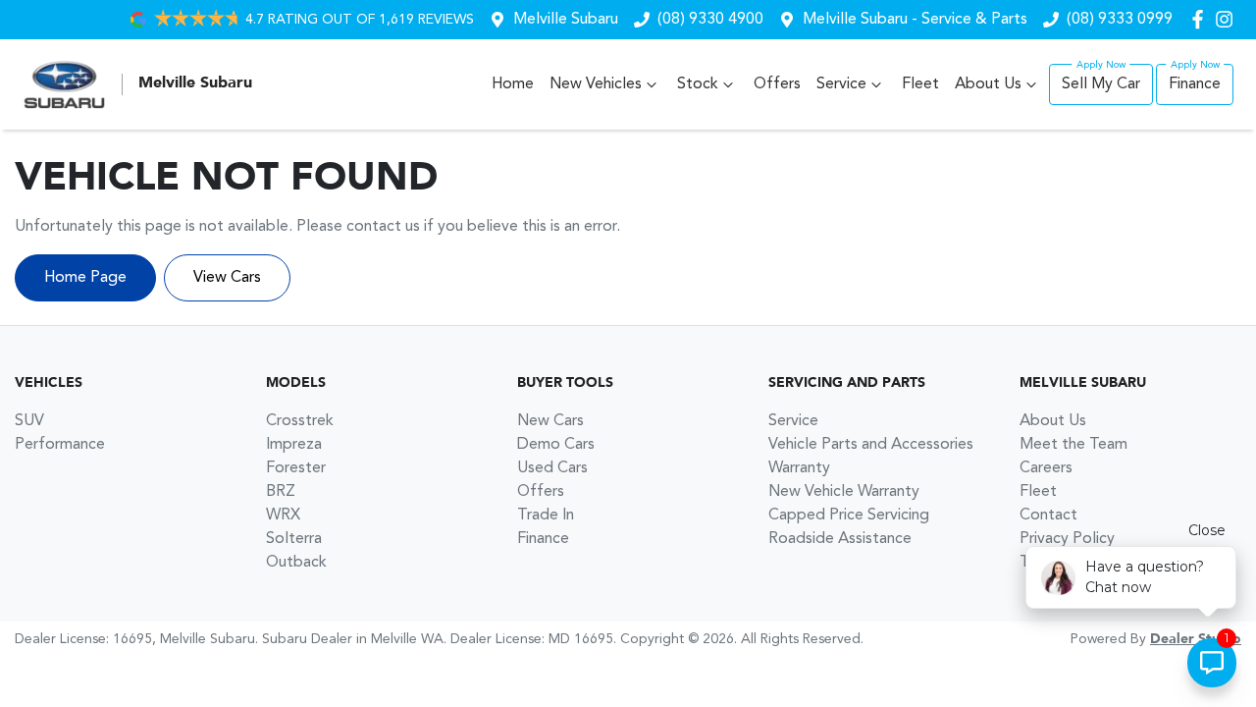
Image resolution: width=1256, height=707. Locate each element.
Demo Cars (556, 445)
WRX (283, 515)
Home (513, 84)
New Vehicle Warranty (843, 492)
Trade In (545, 515)
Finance (1195, 84)
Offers (777, 84)
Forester (296, 468)
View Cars (227, 278)
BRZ (280, 492)
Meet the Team (1073, 445)
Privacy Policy (1067, 539)
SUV (29, 421)
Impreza (294, 445)
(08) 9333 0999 (1120, 19)
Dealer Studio (1195, 639)
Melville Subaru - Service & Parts (915, 19)
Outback (296, 563)
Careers (1046, 468)
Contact (1048, 515)
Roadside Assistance (840, 539)
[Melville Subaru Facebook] (1201, 19)
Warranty (799, 468)
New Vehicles (596, 84)
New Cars (550, 421)
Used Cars (552, 468)
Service (841, 84)
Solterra (294, 539)
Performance (60, 445)
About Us (988, 84)
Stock (697, 84)
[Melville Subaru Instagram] (1228, 19)
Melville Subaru (565, 19)
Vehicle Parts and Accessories (870, 445)
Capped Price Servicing (848, 515)
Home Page (85, 278)
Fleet (920, 84)
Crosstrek (300, 421)
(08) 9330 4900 (710, 19)
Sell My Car (1101, 84)
